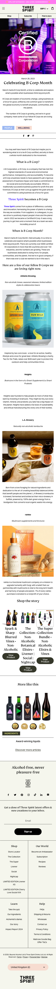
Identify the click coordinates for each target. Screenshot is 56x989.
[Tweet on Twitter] (28, 136)
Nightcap (14, 876)
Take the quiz (14, 909)
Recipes (42, 862)
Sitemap (44, 957)
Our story (14, 924)
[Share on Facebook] (23, 136)
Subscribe (28, 16)
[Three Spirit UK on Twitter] (15, 794)
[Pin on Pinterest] (33, 136)
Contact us (42, 924)
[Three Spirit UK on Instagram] (28, 794)
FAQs (42, 909)
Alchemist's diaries (14, 919)
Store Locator (14, 852)
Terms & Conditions (42, 934)
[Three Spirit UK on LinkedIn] (41, 795)
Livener (14, 866)
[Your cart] (52, 9)
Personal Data (35, 957)
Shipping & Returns (42, 914)
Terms (19, 957)
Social (14, 871)
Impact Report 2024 (14, 929)
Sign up (28, 831)
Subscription (42, 857)
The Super (14, 862)
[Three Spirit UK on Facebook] (8, 794)
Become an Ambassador (42, 852)
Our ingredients (14, 914)
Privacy (25, 957)
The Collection (14, 857)
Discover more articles (28, 749)
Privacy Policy (42, 929)
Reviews (42, 866)
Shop (9, 16)
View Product (11, 656)
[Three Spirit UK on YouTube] (48, 794)
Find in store (47, 16)
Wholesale (42, 919)
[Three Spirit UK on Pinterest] (22, 794)
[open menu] (3, 9)
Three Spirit (16, 199)
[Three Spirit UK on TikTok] (35, 794)
